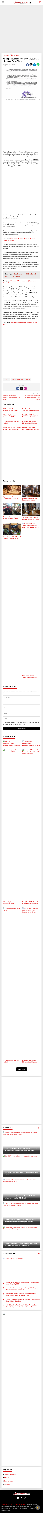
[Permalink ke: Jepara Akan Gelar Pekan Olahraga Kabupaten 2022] (31, 509)
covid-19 (6, 379)
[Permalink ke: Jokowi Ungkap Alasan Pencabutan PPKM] (12, 824)
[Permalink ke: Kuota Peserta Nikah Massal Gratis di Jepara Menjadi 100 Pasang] (12, 529)
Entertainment (8, 1481)
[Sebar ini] (27, 64)
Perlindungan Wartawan (8, 1506)
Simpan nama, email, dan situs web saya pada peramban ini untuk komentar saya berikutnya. (21, 723)
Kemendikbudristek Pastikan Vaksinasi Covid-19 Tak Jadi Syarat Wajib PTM (31, 428)
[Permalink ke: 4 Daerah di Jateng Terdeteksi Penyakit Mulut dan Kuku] (12, 509)
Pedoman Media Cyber (20, 1508)
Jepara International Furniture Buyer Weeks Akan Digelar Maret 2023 (11, 498)
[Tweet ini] (31, 64)
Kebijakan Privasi (6, 1510)
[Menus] (3, 2)
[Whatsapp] (38, 64)
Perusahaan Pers (6, 1508)
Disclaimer (32, 1508)
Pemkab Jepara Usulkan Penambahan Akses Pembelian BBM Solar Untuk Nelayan (31, 499)
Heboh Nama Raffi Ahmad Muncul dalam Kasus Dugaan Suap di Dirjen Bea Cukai (23, 1300)
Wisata (27, 379)
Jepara (4, 65)
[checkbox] (37, 1507)
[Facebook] (17, 388)
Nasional (6, 1477)
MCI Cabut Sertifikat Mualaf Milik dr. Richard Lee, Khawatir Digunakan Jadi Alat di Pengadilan (21, 1306)
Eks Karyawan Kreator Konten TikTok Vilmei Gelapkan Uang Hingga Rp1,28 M (23, 1283)
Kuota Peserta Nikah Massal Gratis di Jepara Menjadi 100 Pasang (12, 538)
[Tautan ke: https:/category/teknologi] (39, 1128)
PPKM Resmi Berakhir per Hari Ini (11, 422)
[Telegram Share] (34, 64)
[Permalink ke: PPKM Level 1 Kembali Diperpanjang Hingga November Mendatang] (31, 983)
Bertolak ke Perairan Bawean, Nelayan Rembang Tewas (11, 396)
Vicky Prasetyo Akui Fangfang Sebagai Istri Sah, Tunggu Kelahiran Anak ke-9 (21, 1288)
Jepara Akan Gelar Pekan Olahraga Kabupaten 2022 (30, 518)
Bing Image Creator (10, 1474)
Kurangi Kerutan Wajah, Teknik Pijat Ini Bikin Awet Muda (32, 396)
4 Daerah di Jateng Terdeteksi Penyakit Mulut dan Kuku (11, 517)
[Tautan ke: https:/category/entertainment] (39, 1254)
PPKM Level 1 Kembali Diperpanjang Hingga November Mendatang (29, 422)
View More (21, 1069)
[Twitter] (21, 388)
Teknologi (7, 1484)
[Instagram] (25, 388)
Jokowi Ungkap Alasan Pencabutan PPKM (10, 416)
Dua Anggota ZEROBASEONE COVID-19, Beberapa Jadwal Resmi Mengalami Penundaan (30, 410)
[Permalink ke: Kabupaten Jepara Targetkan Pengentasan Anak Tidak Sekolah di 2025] (31, 598)
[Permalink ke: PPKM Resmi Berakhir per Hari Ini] (12, 983)
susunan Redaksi (32, 1504)
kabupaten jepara (17, 379)
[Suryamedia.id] (22, 2)
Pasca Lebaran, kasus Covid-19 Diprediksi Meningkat (12, 428)
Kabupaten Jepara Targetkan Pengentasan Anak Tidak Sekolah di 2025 (31, 676)
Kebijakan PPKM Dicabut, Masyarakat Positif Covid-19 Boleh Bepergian (30, 416)
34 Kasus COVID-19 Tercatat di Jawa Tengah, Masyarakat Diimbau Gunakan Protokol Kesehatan (11, 410)
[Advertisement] (21, 29)
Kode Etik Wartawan (23, 1506)
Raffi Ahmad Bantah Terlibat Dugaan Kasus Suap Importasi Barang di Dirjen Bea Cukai (21, 1294)
